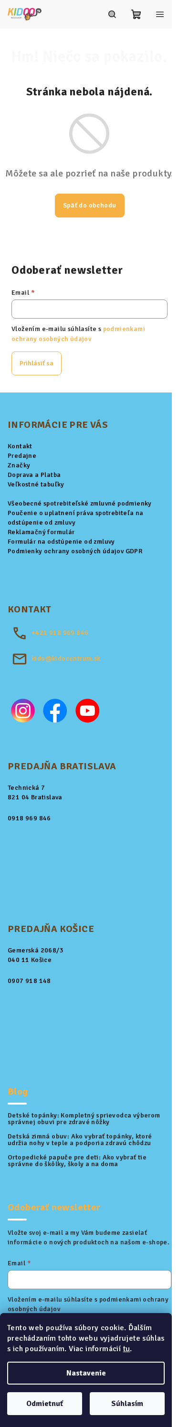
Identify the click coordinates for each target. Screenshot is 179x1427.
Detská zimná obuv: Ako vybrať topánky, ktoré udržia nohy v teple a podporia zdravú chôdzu (80, 1140)
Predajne (22, 456)
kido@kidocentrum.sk (66, 658)
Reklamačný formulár (41, 532)
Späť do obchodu (89, 205)
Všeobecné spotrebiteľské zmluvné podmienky (80, 503)
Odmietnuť (44, 1403)
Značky (19, 465)
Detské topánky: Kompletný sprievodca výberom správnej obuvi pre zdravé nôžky (84, 1119)
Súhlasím (127, 1403)
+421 (60, 633)
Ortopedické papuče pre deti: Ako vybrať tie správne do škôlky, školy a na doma (77, 1161)
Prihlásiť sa (36, 363)
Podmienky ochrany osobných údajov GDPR (75, 551)
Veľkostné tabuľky (36, 484)
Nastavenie (86, 1373)
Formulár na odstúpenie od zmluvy (61, 542)
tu (126, 1349)
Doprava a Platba (34, 475)
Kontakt (20, 446)
